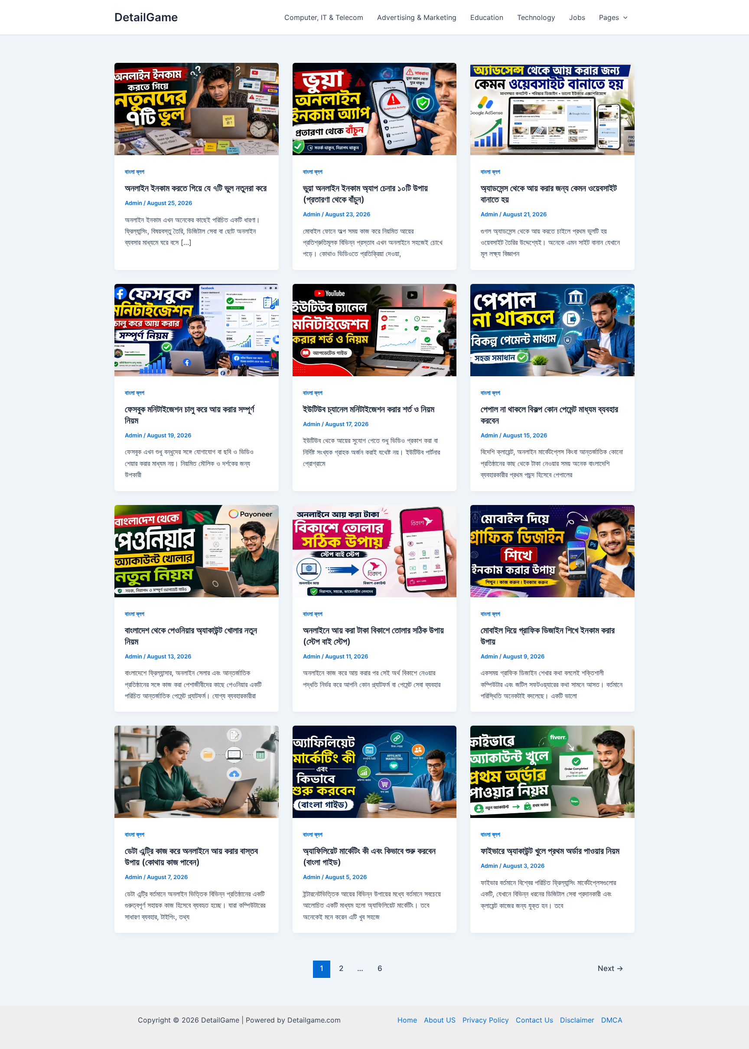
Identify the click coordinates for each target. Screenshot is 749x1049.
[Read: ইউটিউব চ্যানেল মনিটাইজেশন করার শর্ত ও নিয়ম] (375, 329)
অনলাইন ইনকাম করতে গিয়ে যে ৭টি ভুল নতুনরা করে (196, 188)
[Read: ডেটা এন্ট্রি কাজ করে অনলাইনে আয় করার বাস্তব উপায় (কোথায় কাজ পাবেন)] (196, 771)
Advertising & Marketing (416, 17)
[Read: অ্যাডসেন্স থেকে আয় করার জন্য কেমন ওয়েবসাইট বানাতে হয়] (552, 108)
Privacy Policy (485, 1020)
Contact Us (534, 1020)
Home (407, 1020)
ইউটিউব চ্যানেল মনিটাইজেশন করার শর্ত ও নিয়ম (368, 409)
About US (440, 1020)
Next (610, 968)
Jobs (577, 17)
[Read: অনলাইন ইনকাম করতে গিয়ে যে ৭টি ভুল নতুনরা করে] (196, 108)
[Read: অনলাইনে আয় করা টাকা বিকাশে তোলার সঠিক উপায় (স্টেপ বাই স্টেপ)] (375, 550)
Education (486, 17)
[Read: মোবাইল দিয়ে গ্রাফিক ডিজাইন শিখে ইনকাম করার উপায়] (552, 550)
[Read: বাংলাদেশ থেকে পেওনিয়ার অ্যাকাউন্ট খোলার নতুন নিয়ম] (196, 550)
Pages (609, 17)
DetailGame (146, 17)
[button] (623, 17)
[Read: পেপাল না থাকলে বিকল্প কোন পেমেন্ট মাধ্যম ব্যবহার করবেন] (552, 329)
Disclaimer (577, 1020)
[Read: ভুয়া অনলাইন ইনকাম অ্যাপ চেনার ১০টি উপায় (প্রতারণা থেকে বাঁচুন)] (375, 108)
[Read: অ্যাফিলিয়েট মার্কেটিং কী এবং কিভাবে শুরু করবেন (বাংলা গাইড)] (375, 771)
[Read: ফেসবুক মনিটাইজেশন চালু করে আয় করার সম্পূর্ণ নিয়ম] (196, 329)
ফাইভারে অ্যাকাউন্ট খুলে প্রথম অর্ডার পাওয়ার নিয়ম (550, 851)
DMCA (611, 1020)
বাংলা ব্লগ (134, 171)
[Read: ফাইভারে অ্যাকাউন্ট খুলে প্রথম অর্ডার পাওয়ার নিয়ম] (552, 771)
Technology (536, 17)
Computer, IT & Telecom (323, 17)
